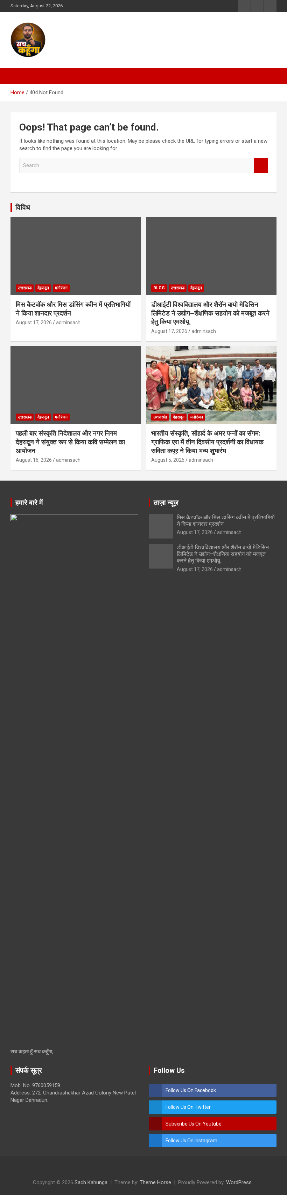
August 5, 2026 (167, 460)
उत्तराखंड (24, 287)
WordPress (239, 1182)
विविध (22, 207)
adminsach (68, 322)
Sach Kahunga (91, 1182)
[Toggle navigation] (19, 76)
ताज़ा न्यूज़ (166, 502)
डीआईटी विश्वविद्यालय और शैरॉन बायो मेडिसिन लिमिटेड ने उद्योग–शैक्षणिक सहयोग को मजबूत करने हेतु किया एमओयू (210, 313)
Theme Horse (155, 1182)
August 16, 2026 (34, 460)
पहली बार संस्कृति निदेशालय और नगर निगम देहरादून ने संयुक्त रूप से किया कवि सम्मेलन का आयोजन (70, 441)
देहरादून (43, 287)
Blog (159, 287)
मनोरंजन (61, 287)
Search (261, 165)
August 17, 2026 (34, 322)
